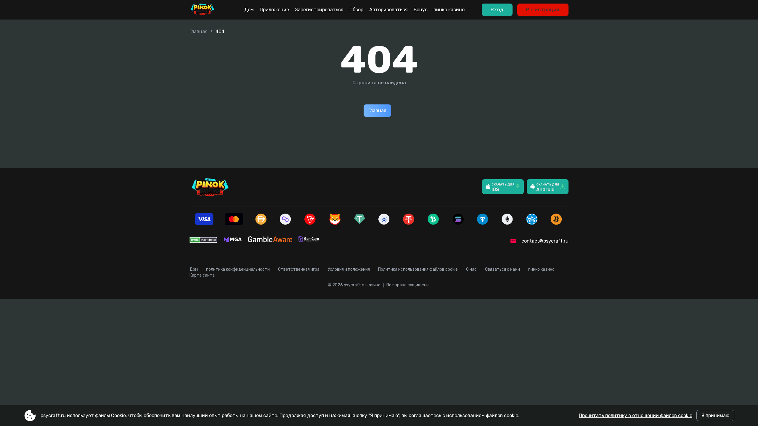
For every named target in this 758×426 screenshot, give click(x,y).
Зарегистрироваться (319, 9)
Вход (497, 9)
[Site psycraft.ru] (203, 9)
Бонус (421, 9)
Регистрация (543, 9)
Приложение (274, 9)
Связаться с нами (502, 269)
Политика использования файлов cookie (418, 269)
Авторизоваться (388, 9)
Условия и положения (349, 269)
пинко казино (449, 9)
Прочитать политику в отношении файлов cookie (635, 415)
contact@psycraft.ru (544, 241)
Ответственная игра (298, 269)
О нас (471, 269)
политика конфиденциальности (238, 269)
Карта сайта (202, 275)
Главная (199, 31)
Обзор (356, 9)
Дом (249, 9)
